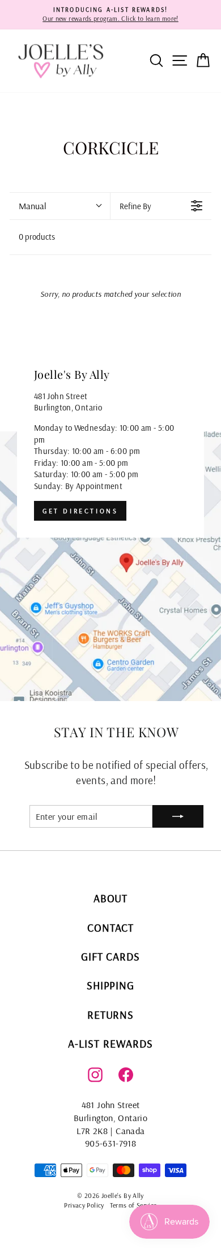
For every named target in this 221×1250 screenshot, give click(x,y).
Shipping (111, 985)
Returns (110, 1014)
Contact (110, 927)
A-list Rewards (110, 1043)
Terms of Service (133, 1205)
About (111, 898)
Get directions (80, 511)
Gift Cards (111, 956)
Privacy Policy (84, 1205)
